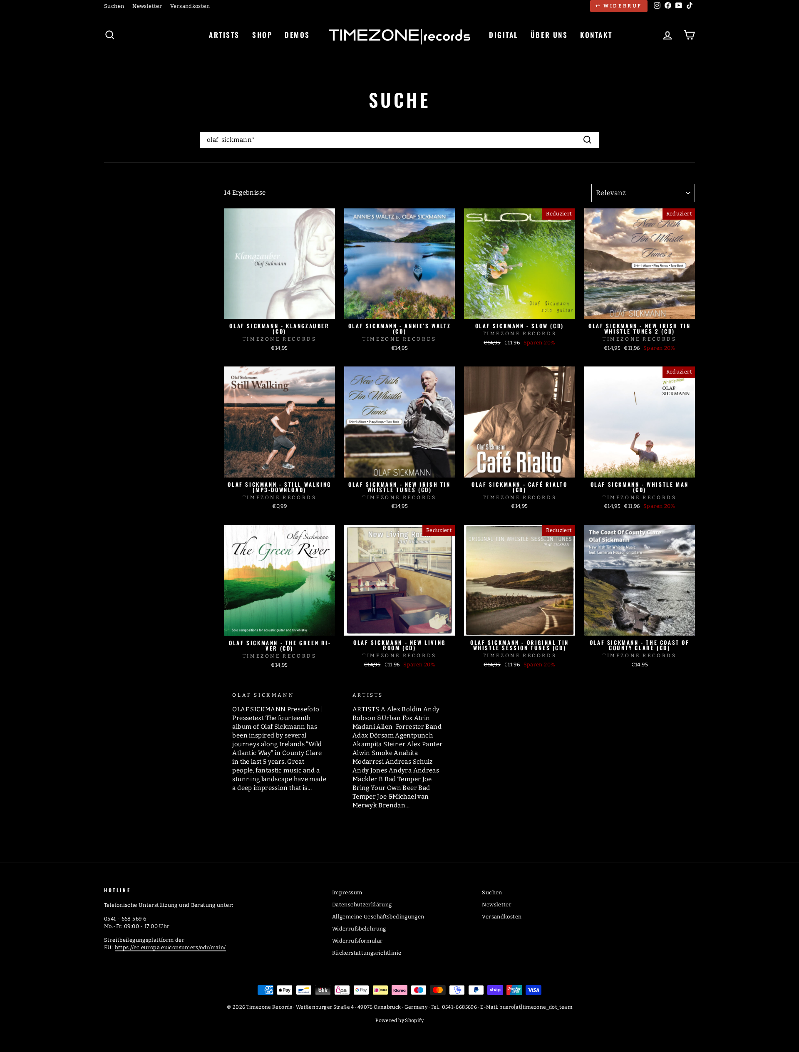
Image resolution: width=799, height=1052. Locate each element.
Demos (297, 35)
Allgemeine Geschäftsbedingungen (378, 916)
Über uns (549, 35)
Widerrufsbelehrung (359, 929)
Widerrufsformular (357, 941)
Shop (262, 35)
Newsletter (147, 6)
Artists (224, 35)
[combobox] (399, 140)
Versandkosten (190, 6)
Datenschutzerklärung (362, 904)
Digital (503, 35)
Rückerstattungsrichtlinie (366, 953)
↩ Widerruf (619, 6)
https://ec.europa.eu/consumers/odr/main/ (170, 947)
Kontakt (596, 35)
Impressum (347, 892)
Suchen (114, 6)
